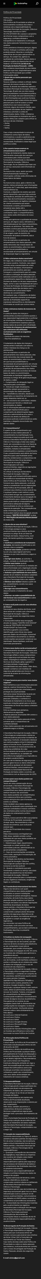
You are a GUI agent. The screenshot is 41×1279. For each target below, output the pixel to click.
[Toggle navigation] (4, 3)
